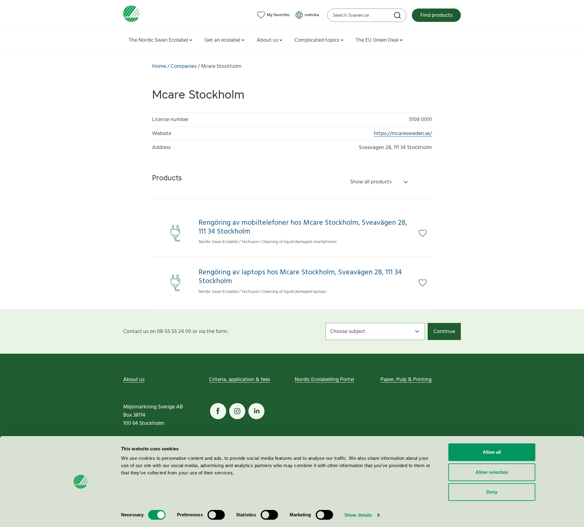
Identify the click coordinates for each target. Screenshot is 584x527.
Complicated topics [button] (316, 40)
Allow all (492, 452)
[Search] (398, 16)
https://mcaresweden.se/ (403, 133)
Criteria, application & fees (239, 379)
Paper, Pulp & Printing (406, 379)
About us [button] (267, 40)
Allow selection (492, 472)
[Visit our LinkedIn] (256, 411)
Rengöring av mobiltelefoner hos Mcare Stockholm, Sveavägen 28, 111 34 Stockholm (303, 227)
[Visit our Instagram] (237, 411)
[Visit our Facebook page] (218, 411)
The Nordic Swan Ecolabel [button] (158, 40)
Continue (444, 331)
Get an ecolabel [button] (222, 40)
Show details (358, 515)
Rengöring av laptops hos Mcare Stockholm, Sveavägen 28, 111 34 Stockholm (300, 277)
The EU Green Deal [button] (377, 40)
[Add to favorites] (425, 233)
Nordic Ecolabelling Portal (324, 379)
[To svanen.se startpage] (131, 15)
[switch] (216, 515)
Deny (491, 491)
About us (133, 379)
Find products (436, 15)
